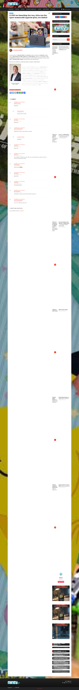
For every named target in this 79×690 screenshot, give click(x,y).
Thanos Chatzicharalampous (18, 128)
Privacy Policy (39, 688)
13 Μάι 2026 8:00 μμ (62, 311)
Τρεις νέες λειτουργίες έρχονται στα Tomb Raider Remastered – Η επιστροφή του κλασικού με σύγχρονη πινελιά (60, 663)
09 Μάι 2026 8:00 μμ (62, 399)
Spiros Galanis (16, 173)
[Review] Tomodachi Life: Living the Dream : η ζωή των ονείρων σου (64, 485)
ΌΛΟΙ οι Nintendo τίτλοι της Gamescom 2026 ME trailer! (59, 652)
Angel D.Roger (16, 182)
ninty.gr (13, 687)
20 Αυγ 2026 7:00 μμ (56, 671)
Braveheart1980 (21, 19)
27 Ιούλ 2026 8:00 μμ (62, 50)
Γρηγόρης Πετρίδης (20, 136)
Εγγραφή (53, 9)
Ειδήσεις (11, 13)
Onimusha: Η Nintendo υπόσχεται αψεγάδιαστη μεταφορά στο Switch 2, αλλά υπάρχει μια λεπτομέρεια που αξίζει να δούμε (60, 658)
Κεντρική (11, 9)
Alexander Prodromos (17, 103)
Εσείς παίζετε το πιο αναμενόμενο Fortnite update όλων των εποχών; (60, 668)
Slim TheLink (16, 120)
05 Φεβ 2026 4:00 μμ (56, 646)
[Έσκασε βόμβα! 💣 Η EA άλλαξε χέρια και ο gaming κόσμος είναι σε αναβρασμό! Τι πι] (61, 631)
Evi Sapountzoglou (16, 164)
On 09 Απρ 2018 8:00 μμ (13, 19)
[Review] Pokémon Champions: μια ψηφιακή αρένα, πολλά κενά (64, 398)
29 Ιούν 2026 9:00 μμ (62, 138)
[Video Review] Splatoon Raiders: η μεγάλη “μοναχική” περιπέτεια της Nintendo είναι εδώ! (64, 48)
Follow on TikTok (61, 581)
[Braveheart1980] (10, 51)
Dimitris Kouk (16, 145)
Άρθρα (39, 9)
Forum (22, 9)
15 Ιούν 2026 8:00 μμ (62, 227)
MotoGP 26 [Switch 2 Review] (63, 309)
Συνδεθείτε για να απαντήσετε (19, 102)
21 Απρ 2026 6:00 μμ (62, 487)
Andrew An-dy (16, 154)
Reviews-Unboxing (31, 9)
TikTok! (17, 9)
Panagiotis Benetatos (20, 111)
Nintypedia (46, 9)
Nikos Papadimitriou (17, 191)
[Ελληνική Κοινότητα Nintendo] (14, 5)
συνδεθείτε (22, 210)
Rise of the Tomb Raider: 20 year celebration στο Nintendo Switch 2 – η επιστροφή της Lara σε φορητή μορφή (64, 223)
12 (49, 13)
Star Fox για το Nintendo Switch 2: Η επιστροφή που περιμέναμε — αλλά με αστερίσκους (64, 135)
